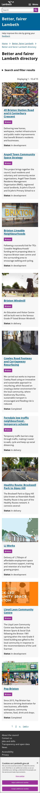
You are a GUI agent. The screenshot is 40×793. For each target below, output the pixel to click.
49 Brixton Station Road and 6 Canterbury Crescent (19, 113)
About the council (10, 735)
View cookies (20, 776)
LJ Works (9, 545)
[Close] (37, 763)
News (4, 747)
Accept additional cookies (20, 789)
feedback (6, 36)
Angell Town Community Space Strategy (19, 156)
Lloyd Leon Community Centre (18, 611)
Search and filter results (20, 70)
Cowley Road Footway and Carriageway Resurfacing (18, 361)
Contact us (7, 738)
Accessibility (7, 751)
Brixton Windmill (14, 300)
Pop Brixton (11, 688)
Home (5, 43)
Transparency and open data (16, 744)
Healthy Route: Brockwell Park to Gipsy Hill (20, 486)
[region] (20, 775)
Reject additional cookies (20, 782)
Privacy (5, 754)
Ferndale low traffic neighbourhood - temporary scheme (16, 421)
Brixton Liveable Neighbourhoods (14, 232)
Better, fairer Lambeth (22, 43)
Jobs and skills (8, 741)
